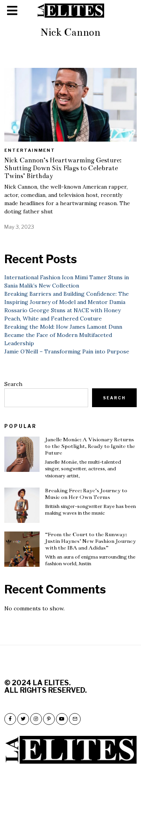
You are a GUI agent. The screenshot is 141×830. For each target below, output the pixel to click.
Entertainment (29, 150)
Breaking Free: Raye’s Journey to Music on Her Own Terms (86, 494)
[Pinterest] (49, 719)
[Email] (75, 719)
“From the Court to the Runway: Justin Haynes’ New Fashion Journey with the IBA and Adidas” (90, 541)
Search (13, 384)
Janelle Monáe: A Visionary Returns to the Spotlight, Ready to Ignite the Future (90, 446)
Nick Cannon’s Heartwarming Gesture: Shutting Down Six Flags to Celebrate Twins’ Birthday (62, 168)
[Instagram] (36, 719)
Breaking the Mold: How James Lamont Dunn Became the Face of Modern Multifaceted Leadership (63, 335)
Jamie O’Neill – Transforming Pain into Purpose (66, 351)
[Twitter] (23, 719)
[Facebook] (10, 719)
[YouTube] (62, 719)
